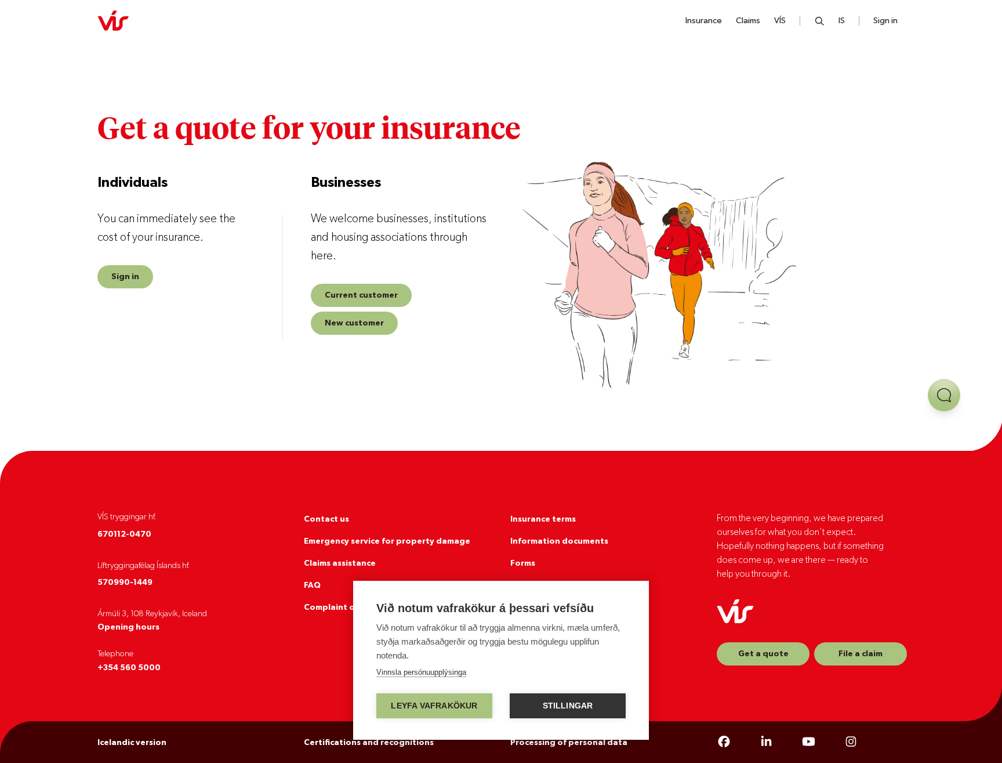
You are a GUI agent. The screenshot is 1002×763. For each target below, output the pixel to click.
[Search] (819, 20)
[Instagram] (851, 742)
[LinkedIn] (766, 742)
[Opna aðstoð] (944, 395)
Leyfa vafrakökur (434, 705)
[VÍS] (113, 20)
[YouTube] (808, 742)
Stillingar (568, 705)
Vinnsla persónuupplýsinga (421, 672)
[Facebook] (724, 742)
